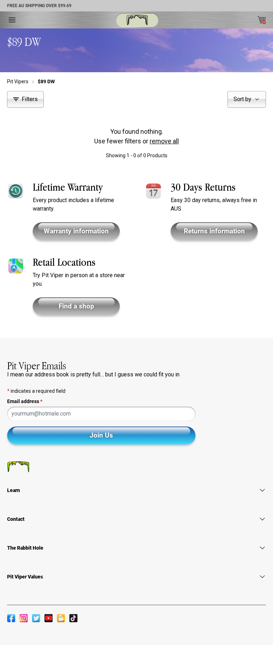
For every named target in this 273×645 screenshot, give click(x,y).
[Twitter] (36, 618)
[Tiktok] (73, 618)
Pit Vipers (17, 81)
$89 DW (46, 81)
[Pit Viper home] (137, 20)
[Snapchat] (61, 618)
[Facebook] (11, 618)
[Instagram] (24, 618)
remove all (164, 141)
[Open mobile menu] (12, 19)
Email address (24, 401)
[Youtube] (48, 618)
